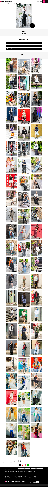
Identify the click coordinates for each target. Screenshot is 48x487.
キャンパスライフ (16, 3)
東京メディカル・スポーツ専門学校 (27, 477)
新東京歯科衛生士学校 (36, 477)
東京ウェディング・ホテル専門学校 (18, 475)
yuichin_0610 (24, 34)
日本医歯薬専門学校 (36, 476)
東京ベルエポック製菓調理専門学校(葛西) (18, 476)
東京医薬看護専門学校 (26, 475)
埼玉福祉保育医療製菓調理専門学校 (18, 477)
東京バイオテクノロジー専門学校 (37, 475)
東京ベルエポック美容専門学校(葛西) (8, 478)
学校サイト (23, 481)
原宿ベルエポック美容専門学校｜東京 (10, 3)
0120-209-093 (24, 468)
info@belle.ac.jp (37, 468)
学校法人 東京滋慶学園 (7, 476)
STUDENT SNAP (20, 3)
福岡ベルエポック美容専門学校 (7, 477)
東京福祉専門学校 (26, 476)
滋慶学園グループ (6, 475)
